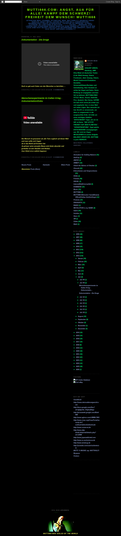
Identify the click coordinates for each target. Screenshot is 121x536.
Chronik (76, 168)
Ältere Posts (65, 165)
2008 (78, 240)
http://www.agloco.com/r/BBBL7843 (86, 417)
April (80, 268)
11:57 (50, 157)
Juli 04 (82, 280)
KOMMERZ (77, 187)
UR (74, 219)
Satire (75, 211)
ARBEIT (76, 163)
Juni (80, 274)
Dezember (82, 329)
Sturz (75, 216)
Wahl (75, 224)
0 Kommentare (58, 89)
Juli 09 (82, 283)
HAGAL (76, 181)
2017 (78, 342)
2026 (78, 369)
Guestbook (77, 400)
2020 (78, 351)
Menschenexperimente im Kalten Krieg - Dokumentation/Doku (42, 99)
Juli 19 (82, 303)
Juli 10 (82, 297)
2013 (78, 256)
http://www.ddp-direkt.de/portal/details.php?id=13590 (84, 432)
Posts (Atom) (35, 169)
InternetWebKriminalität (82, 184)
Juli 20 (82, 306)
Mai (79, 271)
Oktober (81, 322)
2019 (78, 348)
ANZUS (76, 160)
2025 (78, 366)
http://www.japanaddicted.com (84, 437)
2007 (78, 237)
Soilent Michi (92, 60)
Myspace (76, 453)
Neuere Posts (26, 165)
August (81, 316)
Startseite (46, 165)
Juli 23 (82, 309)
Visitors (76, 456)
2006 (78, 234)
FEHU (75, 176)
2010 (78, 246)
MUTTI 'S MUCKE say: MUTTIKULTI (86, 450)
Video (75, 221)
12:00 (50, 89)
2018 (78, 345)
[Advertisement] (84, 43)
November (82, 325)
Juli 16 (82, 300)
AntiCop (76, 157)
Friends (76, 178)
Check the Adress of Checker (84, 165)
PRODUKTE (77, 202)
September (82, 319)
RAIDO (75, 205)
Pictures (76, 200)
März (80, 265)
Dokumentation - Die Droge (35, 40)
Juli (79, 277)
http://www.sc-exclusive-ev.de (84, 440)
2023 (78, 360)
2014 (78, 332)
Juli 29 (82, 312)
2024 (78, 363)
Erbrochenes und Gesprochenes (85, 171)
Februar (81, 261)
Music (75, 189)
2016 (78, 339)
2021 (78, 354)
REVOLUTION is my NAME (83, 208)
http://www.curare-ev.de (82, 427)
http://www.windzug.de (81, 443)
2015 (78, 335)
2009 (78, 243)
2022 (78, 357)
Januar (80, 258)
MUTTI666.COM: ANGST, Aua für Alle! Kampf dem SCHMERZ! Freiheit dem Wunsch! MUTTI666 (60, 13)
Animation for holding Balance (84, 155)
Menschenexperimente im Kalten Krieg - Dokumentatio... (88, 288)
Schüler (76, 213)
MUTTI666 (77, 192)
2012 (78, 253)
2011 (78, 249)
